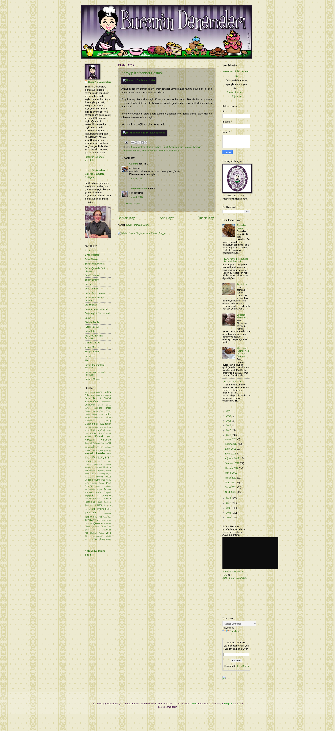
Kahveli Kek (103, 436)
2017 (229, 416)
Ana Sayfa (167, 218)
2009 (229, 508)
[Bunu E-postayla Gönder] (132, 142)
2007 (229, 517)
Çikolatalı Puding (97, 533)
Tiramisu (107, 514)
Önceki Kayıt (206, 218)
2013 (229, 430)
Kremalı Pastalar (95, 453)
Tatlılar (90, 513)
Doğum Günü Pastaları (96, 309)
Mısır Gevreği (103, 486)
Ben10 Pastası (92, 275)
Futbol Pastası (92, 327)
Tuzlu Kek (107, 517)
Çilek (108, 532)
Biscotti (97, 398)
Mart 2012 (230, 482)
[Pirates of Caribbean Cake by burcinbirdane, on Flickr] (138, 80)
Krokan (87, 458)
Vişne (97, 520)
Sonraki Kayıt (127, 218)
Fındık (108, 408)
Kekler (98, 447)
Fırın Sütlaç (105, 411)
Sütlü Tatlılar (97, 508)
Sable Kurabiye (104, 502)
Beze (87, 398)
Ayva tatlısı (90, 392)
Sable (94, 502)
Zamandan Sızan (138, 188)
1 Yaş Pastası (92, 255)
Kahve (88, 436)
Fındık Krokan (91, 411)
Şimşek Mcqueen (93, 379)
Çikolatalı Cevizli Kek (101, 527)
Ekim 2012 (231, 448)
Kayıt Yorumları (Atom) (137, 225)
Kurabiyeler (101, 457)
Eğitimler (236, 96)
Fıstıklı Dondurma (93, 417)
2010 (229, 503)
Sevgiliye (89, 356)
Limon (88, 461)
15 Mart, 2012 (136, 197)
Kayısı (108, 443)
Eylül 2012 (230, 453)
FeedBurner (243, 666)
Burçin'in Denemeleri (99, 82)
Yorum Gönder (133, 203)
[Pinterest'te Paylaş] (145, 142)
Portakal (96, 495)
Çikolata (98, 523)
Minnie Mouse (92, 347)
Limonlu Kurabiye (96, 471)
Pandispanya (90, 489)
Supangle (88, 505)
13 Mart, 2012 (136, 178)
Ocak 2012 (231, 492)
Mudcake (89, 480)
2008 (229, 512)
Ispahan (93, 433)
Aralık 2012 (231, 439)
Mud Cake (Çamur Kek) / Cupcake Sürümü (243, 352)
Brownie (88, 402)
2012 (229, 435)
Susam (98, 505)
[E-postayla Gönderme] (126, 142)
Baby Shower (91, 259)
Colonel (194, 703)
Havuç (88, 427)
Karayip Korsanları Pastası (142, 73)
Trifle (95, 517)
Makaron (94, 473)
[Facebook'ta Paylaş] (142, 142)
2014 (229, 425)
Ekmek (100, 405)
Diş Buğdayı (91, 304)
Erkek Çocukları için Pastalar (177, 147)
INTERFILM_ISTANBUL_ (235, 578)
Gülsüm (133, 163)
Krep (109, 454)
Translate (234, 631)
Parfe (99, 489)
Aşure (99, 392)
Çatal (103, 520)
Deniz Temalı (91, 288)
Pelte (98, 492)
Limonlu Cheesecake (102, 461)
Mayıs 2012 (231, 473)
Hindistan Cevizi (98, 430)
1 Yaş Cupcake (92, 250)
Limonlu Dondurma (93, 464)
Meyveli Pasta (103, 477)
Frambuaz (97, 408)
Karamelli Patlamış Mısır (94, 443)
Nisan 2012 (231, 477)
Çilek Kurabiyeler (93, 536)
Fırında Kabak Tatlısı (94, 414)
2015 (229, 420)
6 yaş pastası (138, 147)
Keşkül (94, 450)
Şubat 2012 (231, 487)
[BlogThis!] (135, 142)
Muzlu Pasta (98, 483)
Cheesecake (106, 402)
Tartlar (108, 509)
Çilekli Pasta (100, 539)
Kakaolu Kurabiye (98, 439)
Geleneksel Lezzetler (98, 423)
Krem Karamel (104, 450)
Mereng (102, 474)
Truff (100, 517)
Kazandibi (89, 447)
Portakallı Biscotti (233, 381)
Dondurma (90, 404)
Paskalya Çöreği (241, 226)
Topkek (88, 516)
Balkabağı (89, 395)
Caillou (88, 284)
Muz (103, 480)
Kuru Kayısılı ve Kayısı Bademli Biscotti (236, 260)
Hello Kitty (90, 331)
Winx (87, 360)
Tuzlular (89, 519)
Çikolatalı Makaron (241, 316)
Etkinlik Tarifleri (92, 322)
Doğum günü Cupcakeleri (97, 313)
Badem (107, 392)
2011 (229, 498)
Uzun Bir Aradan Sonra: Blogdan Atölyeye (95, 174)
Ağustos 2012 (232, 458)
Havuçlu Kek (97, 427)
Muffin (97, 480)
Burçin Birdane (153, 147)
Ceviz (96, 401)
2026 (229, 411)
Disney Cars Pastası (95, 293)
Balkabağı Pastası (103, 395)
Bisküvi (107, 398)
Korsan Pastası (149, 150)
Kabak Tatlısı (105, 433)
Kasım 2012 (231, 444)
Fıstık (108, 414)
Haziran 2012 (232, 468)
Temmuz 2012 (232, 463)
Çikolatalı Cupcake (92, 530)
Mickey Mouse (92, 342)
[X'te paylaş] (139, 142)
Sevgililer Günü (92, 351)
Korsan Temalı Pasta (169, 150)
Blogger (228, 703)
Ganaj (108, 421)
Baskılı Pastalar (235, 92)
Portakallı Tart (98, 499)
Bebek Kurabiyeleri (94, 263)
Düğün (88, 318)
